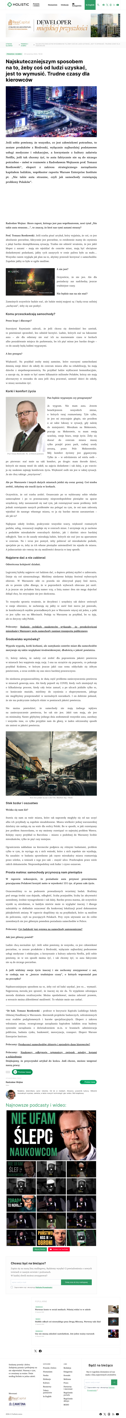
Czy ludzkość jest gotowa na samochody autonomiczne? (50, 929)
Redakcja (67, 1368)
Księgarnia (68, 1372)
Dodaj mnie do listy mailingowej (76, 1282)
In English (90, 5)
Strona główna (9, 45)
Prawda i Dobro (36, 5)
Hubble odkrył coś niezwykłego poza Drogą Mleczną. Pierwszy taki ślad (68, 1322)
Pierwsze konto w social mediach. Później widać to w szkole (63, 1310)
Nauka (45, 1375)
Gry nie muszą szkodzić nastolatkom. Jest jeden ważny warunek (64, 1334)
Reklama (67, 1379)
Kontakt (67, 1375)
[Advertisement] (51, 204)
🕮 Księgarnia (76, 5)
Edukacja (65, 5)
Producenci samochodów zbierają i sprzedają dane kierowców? (54, 1044)
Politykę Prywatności (44, 1287)
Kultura (46, 1383)
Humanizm (52, 5)
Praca (66, 1383)
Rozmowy (47, 1387)
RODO (66, 1405)
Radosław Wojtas (14, 1082)
